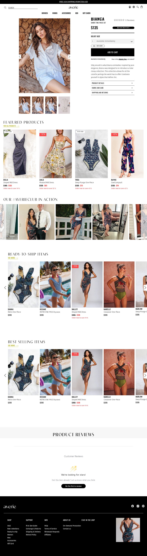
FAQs (46, 526)
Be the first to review (73, 486)
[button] (3, 222)
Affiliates (47, 535)
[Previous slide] (20, 57)
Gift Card (10, 544)
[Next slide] (69, 57)
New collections (13, 529)
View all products (9, 126)
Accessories (11, 541)
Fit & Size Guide (31, 526)
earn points (124, 27)
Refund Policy (31, 535)
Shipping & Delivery (33, 532)
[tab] (112, 83)
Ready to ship (12, 532)
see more (11, 258)
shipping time (123, 59)
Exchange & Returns (33, 529)
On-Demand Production (72, 526)
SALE (9, 526)
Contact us (67, 529)
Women (10, 535)
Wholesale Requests (51, 532)
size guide (100, 46)
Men (9, 538)
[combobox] (23, 8)
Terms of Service (50, 529)
